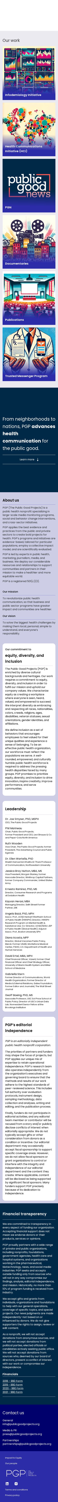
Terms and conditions (16, 1489)
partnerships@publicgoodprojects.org (27, 1444)
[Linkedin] (7, 1484)
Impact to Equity (13, 1457)
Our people (11, 1463)
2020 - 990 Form (13, 1388)
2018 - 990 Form (13, 1381)
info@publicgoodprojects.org (21, 1424)
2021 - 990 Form (13, 1392)
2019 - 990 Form (13, 1385)
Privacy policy (12, 1495)
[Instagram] (16, 1484)
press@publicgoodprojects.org (22, 1434)
